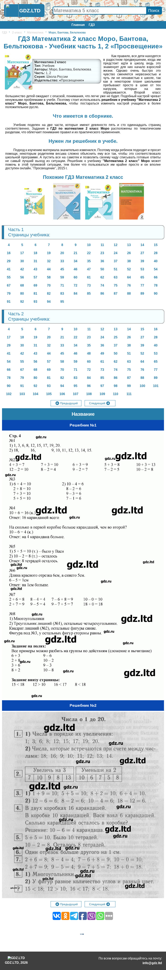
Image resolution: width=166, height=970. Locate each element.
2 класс (17, 32)
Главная (78, 25)
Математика (35, 32)
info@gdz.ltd (152, 963)
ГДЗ (92, 25)
